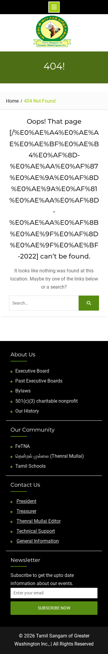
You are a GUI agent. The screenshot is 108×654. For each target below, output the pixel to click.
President (26, 501)
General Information (37, 541)
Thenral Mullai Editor (38, 521)
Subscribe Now (54, 608)
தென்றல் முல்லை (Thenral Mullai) (49, 456)
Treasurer (26, 511)
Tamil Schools (30, 466)
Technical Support (35, 531)
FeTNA (22, 446)
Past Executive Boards (38, 381)
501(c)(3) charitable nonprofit (46, 401)
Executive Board (32, 371)
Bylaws (23, 391)
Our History (27, 411)
